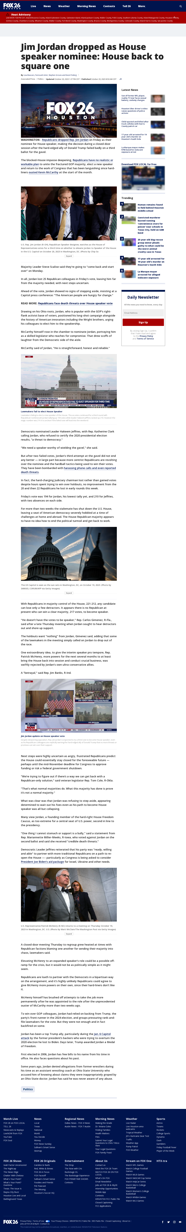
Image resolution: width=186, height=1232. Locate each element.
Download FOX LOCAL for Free (139, 164)
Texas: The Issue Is (12, 1188)
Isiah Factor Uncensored (14, 1165)
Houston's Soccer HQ (44, 1193)
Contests (69, 1182)
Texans (160, 1126)
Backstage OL (71, 1172)
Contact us (100, 1165)
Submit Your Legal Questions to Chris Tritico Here (107, 1143)
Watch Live (10, 1119)
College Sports (163, 1133)
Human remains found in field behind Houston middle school (151, 207)
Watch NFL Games (135, 1165)
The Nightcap (9, 1168)
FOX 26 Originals (44, 1161)
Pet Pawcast (40, 1186)
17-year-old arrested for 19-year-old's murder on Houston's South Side (134, 136)
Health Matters (102, 1133)
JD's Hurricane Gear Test (137, 1136)
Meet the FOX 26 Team (106, 1168)
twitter (168, 1222)
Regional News (74, 1119)
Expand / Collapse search (181, 6)
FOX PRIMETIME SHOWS (76, 1179)
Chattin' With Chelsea (13, 1175)
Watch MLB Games (135, 1174)
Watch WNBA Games (136, 1197)
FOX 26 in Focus (41, 1172)
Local (36, 1123)
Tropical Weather (134, 1132)
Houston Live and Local (14, 1195)
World (37, 1133)
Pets (97, 1137)
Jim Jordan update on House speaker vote (43, 736)
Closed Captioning (103, 1202)
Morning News (104, 1119)
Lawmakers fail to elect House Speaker (41, 411)
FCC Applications (103, 1206)
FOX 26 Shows (12, 1161)
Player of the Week (165, 1150)
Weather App (132, 1143)
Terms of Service (145, 338)
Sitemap (38, 1150)
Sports (161, 1119)
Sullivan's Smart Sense (44, 1147)
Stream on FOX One (139, 1161)
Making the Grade (103, 1123)
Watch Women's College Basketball (137, 1192)
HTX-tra (162, 1161)
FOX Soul (7, 1140)
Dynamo (161, 1137)
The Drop (69, 1165)
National (38, 1130)
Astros (160, 1123)
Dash (159, 1140)
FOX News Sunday (42, 1143)
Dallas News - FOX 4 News (77, 1123)
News (37, 1119)
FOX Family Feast (103, 1152)
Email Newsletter (103, 1181)
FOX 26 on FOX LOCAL (14, 1123)
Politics (40, 79)
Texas (37, 1126)
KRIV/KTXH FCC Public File (107, 1199)
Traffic (129, 1139)
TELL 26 (7, 1126)
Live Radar (131, 1123)
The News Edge (10, 1172)
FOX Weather (132, 1150)
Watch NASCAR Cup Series (138, 1178)
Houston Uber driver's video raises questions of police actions (134, 110)
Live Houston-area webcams (134, 1127)
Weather (131, 1119)
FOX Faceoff (40, 1175)
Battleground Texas (12, 1199)
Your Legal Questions (105, 1149)
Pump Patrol (132, 1146)
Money (37, 1140)
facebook (162, 1222)
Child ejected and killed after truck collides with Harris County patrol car (135, 123)
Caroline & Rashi (42, 1165)
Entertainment (74, 1161)
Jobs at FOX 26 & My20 (106, 1185)
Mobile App (100, 1192)
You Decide (39, 1137)
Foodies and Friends (43, 1182)
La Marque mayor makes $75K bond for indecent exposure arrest (132, 149)
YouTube (7, 1137)
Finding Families (102, 1130)
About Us (101, 1161)
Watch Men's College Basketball (136, 1186)
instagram (174, 1222)
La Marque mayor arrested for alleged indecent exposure (149, 274)
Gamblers (161, 1143)
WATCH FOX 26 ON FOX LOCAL (106, 1173)
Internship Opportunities (106, 1188)
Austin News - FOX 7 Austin (77, 1126)
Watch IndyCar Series (136, 1181)
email (180, 1222)
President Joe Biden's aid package (42, 861)
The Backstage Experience (77, 1175)
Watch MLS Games (135, 1200)
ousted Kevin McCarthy (43, 172)
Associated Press (28, 79)
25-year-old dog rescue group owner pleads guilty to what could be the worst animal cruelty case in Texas (151, 245)
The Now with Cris (73, 1168)
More (141, 6)
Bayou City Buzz (11, 1192)
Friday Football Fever (166, 1147)
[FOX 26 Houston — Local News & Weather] (13, 6)
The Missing (39, 1189)
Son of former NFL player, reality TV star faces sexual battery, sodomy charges (133, 97)
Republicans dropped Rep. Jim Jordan (65, 139)
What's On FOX (102, 1178)
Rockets (160, 1130)
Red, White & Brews (43, 1168)
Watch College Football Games (137, 1170)
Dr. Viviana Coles (103, 1126)
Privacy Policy (146, 336)
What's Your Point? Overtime (12, 1183)
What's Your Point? (12, 1179)
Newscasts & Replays (13, 1130)
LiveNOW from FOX (12, 1133)
